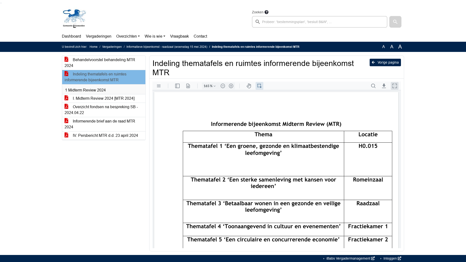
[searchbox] (319, 22)
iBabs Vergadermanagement (348, 258)
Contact (200, 36)
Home (94, 47)
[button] (395, 22)
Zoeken (258, 12)
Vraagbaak (179, 36)
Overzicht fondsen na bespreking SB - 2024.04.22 (101, 110)
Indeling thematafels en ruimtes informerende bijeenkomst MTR (95, 77)
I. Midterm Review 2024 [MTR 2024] (103, 98)
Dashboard (71, 36)
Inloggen (390, 258)
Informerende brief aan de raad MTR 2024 (100, 124)
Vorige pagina (388, 62)
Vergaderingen (98, 36)
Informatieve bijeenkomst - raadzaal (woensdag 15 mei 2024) (166, 47)
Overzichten (126, 36)
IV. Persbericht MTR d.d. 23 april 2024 (105, 135)
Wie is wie (153, 36)
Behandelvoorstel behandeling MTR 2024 (100, 63)
